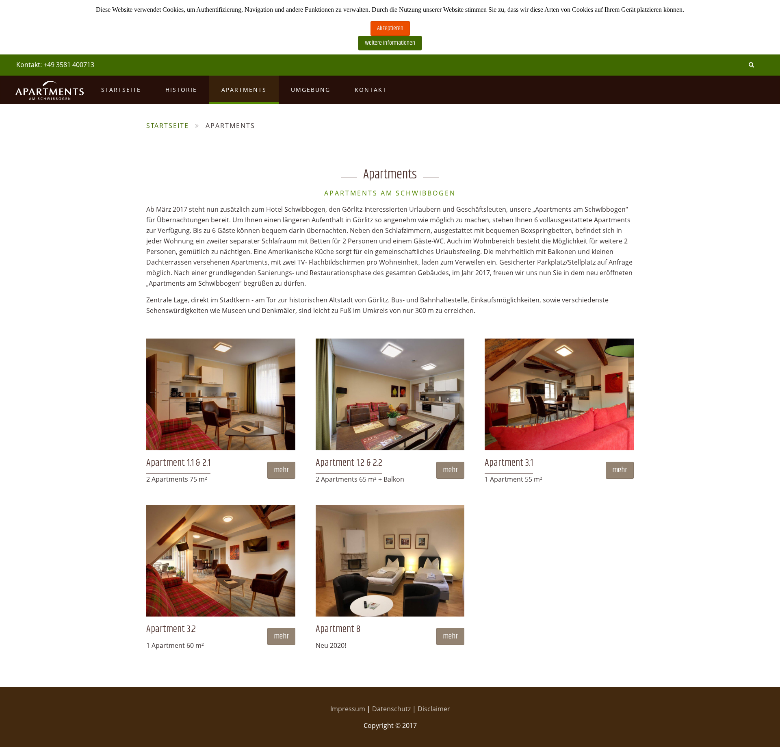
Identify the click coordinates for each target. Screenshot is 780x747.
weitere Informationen (390, 43)
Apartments (243, 89)
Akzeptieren (390, 28)
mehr (281, 470)
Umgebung (310, 89)
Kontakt (371, 89)
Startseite (121, 89)
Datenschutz (392, 708)
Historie (181, 89)
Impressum (348, 708)
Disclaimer (434, 708)
